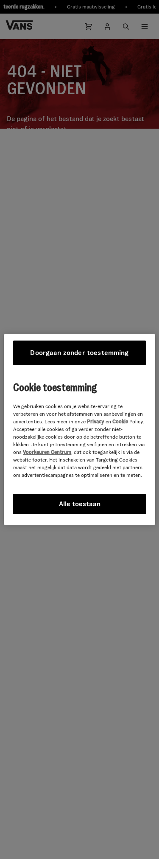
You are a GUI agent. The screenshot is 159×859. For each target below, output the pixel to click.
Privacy (95, 421)
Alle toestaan (79, 503)
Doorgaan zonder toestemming (79, 352)
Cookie (120, 421)
